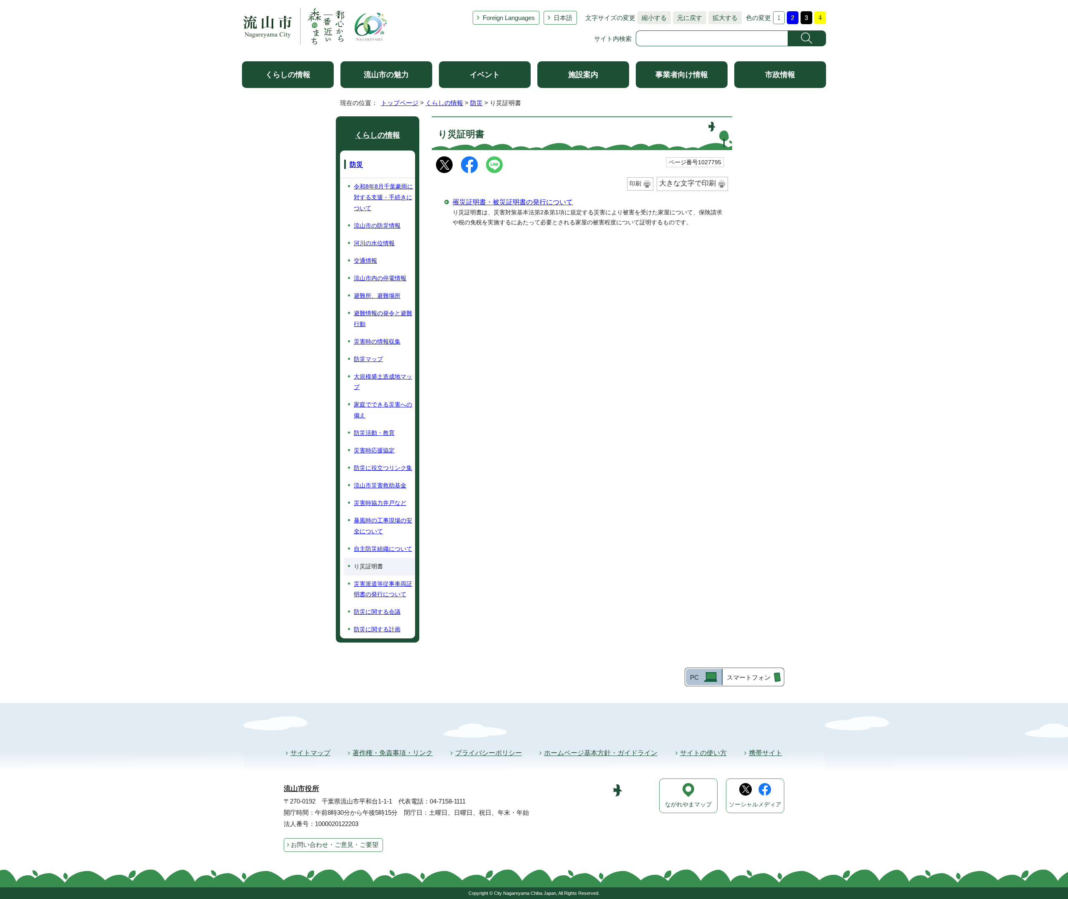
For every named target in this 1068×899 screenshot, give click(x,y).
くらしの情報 (287, 74)
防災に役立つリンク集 (383, 468)
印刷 (635, 183)
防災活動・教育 (374, 432)
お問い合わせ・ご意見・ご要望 (334, 844)
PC (694, 677)
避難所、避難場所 (377, 295)
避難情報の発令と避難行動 (383, 318)
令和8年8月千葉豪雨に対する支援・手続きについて (383, 197)
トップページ (399, 102)
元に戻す (687, 17)
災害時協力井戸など (380, 503)
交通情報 (365, 260)
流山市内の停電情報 (380, 278)
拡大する (723, 17)
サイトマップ (310, 752)
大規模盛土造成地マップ (383, 382)
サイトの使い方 (703, 752)
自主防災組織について (383, 548)
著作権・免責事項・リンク (393, 752)
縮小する (652, 17)
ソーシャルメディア (755, 804)
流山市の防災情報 (377, 225)
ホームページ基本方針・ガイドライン (600, 752)
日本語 (563, 17)
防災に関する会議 (377, 611)
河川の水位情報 (374, 243)
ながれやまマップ (688, 804)
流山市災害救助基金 (380, 485)
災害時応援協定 (374, 450)
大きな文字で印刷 (687, 183)
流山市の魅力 (386, 74)
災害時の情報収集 (377, 341)
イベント (485, 74)
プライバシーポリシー (488, 752)
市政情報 (780, 74)
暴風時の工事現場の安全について (383, 526)
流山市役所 (301, 789)
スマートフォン (749, 677)
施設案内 (583, 74)
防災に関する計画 (377, 629)
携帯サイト (765, 752)
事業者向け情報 (681, 74)
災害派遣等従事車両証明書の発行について (383, 589)
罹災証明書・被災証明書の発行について (513, 202)
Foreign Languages (509, 17)
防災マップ (368, 359)
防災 (476, 102)
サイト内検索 (613, 38)
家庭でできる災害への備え (383, 410)
